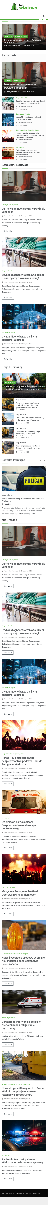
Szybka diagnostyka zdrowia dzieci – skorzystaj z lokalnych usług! (30, 102)
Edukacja (9, 36)
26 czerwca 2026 (23, 423)
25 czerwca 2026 (23, 438)
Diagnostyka (20, 98)
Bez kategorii (20, 147)
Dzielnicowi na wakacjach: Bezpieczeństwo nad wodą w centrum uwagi (28, 152)
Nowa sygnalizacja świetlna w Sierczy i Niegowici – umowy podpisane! (28, 448)
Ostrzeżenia (20, 114)
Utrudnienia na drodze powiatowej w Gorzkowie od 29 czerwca (30, 419)
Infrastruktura (15, 954)
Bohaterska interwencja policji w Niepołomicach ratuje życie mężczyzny (21, 1025)
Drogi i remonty (10, 383)
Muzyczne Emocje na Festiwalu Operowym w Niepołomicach (20, 893)
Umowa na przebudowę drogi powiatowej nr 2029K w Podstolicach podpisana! (28, 434)
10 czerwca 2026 (23, 452)
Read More (8, 586)
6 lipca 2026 (21, 409)
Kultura (4, 887)
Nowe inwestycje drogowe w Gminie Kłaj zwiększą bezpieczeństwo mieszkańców (23, 961)
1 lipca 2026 (7, 504)
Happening (31, 130)
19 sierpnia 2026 (23, 142)
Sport (37, 130)
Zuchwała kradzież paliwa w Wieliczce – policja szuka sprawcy (22, 1161)
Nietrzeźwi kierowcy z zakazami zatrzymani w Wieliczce (23, 499)
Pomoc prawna (21, 36)
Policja (4, 1018)
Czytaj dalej (8, 231)
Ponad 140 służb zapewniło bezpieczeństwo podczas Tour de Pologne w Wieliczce (30, 135)
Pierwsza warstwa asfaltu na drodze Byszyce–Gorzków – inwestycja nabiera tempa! (28, 405)
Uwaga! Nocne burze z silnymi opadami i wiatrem (28, 118)
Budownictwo (6, 954)
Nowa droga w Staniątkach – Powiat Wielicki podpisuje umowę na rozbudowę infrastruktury (23, 1091)
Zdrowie (27, 98)
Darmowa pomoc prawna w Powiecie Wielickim (22, 41)
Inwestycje (24, 954)
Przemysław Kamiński (13, 45)
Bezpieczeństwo (21, 130)
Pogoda (27, 114)
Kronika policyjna (7, 495)
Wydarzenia (11, 887)
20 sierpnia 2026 (23, 109)
